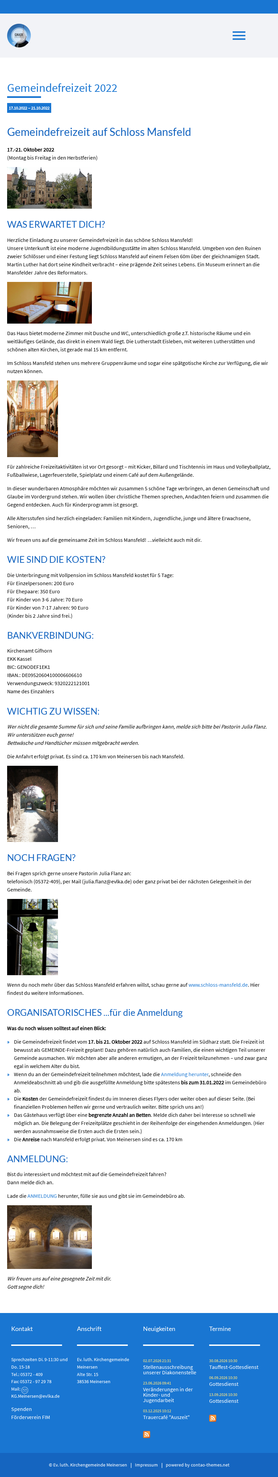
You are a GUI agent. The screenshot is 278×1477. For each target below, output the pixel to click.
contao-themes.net (210, 1465)
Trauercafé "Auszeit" (166, 1417)
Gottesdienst (223, 1384)
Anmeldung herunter (185, 1074)
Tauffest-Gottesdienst (233, 1367)
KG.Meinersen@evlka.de (35, 1396)
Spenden (21, 1409)
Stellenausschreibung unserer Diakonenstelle (169, 1369)
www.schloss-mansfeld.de (218, 984)
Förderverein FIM (30, 1417)
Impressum (146, 1465)
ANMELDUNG (42, 1195)
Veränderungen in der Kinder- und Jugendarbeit (168, 1395)
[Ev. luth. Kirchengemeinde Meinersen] (19, 36)
